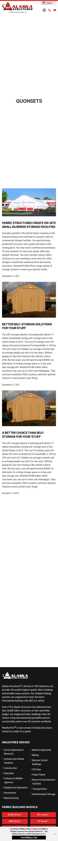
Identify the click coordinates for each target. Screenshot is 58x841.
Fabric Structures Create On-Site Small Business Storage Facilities (29, 225)
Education (9, 773)
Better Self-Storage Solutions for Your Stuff (27, 326)
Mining (35, 755)
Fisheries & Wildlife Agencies (13, 780)
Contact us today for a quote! (16, 731)
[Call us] (49, 10)
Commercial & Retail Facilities (14, 760)
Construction (10, 768)
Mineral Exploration (41, 749)
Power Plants (38, 774)
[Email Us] (54, 10)
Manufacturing (11, 798)
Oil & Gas (36, 769)
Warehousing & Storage (43, 794)
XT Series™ (43, 821)
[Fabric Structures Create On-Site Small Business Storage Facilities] (29, 202)
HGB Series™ (15, 821)
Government (10, 792)
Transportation (39, 788)
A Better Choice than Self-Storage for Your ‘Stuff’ (23, 434)
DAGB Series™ (15, 814)
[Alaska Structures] (17, 7)
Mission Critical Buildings (39, 762)
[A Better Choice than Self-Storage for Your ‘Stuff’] (29, 408)
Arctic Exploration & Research (13, 751)
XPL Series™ (43, 814)
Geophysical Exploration (16, 787)
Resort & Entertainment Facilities (43, 781)
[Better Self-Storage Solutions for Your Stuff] (29, 300)
